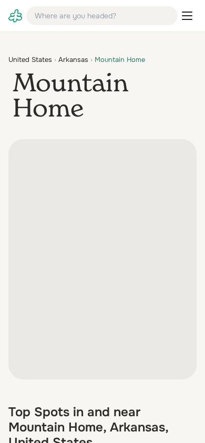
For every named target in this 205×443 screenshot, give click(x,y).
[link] (15, 16)
